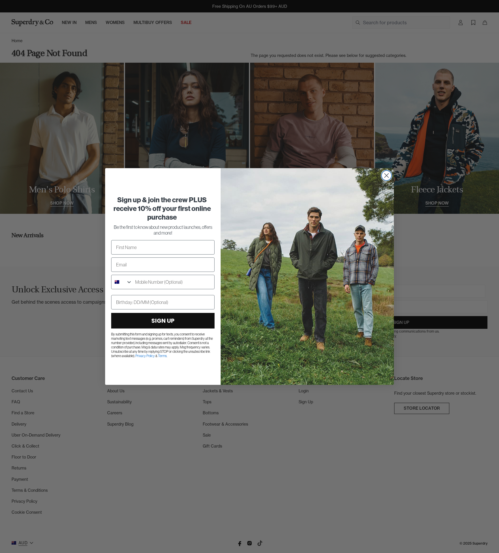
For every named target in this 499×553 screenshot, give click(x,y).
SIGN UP (162, 321)
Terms (162, 356)
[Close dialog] (386, 175)
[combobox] (121, 282)
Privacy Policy (145, 356)
